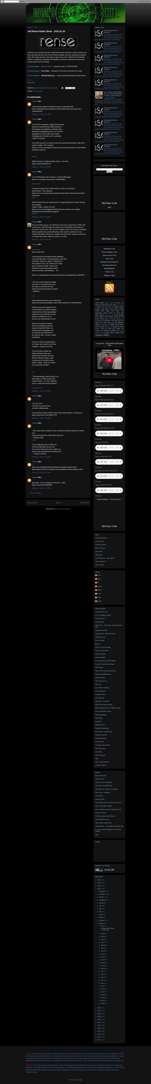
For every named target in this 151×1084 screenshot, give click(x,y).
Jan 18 (103, 968)
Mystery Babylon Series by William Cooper (108, 708)
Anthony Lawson (100, 637)
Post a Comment (35, 493)
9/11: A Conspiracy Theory (103, 615)
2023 (99, 888)
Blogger (79, 1080)
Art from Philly (99, 640)
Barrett (97, 305)
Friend (97, 311)
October (101, 897)
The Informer (99, 796)
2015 (99, 1028)
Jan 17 (103, 971)
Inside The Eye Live (101, 681)
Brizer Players (120, 305)
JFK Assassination (100, 691)
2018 (99, 1019)
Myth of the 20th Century (103, 322)
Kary (118, 317)
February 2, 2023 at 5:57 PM (41, 488)
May (100, 911)
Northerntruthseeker (101, 715)
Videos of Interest (100, 561)
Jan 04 (103, 997)
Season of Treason (100, 812)
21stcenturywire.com (101, 612)
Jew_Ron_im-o (108, 315)
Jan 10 (103, 989)
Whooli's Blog (99, 565)
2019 (99, 1016)
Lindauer (118, 319)
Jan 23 (103, 954)
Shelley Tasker (99, 328)
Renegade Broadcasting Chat (109, 262)
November (102, 894)
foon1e (99, 593)
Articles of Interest (100, 544)
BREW (118, 303)
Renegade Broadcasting (102, 728)
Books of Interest (100, 548)
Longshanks (98, 320)
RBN (112, 325)
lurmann (97, 332)
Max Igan (117, 320)
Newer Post (31, 503)
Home (58, 503)
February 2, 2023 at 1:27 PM (41, 472)
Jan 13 (103, 980)
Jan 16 (103, 974)
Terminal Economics (101, 538)
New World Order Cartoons (103, 711)
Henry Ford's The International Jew (105, 671)
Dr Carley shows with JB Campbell (105, 661)
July (100, 906)
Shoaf (109, 328)
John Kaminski (99, 698)
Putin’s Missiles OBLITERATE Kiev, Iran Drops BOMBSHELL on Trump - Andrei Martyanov (113, 93)
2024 (99, 886)
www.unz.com (99, 541)
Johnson (101, 317)
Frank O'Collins (99, 799)
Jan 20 (103, 963)
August (101, 903)
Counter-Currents (100, 654)
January (101, 923)
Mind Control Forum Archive (103, 704)
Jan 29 (103, 936)
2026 (99, 880)
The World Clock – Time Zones (104, 558)
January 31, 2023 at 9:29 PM (41, 167)
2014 (99, 1031)
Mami (99, 579)
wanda (99, 597)
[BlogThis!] (68, 88)
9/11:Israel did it (100, 618)
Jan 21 (103, 960)
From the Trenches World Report (105, 664)
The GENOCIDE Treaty (102, 819)
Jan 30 (103, 933)
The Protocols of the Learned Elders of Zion (108, 802)
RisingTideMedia (109, 268)
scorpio (106, 332)
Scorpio (34, 222)
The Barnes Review (101, 738)
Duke (117, 307)
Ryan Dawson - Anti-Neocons (103, 731)
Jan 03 (103, 1000)
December (102, 891)
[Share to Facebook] (72, 88)
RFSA (122, 324)
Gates (117, 311)
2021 (99, 1010)
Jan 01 (103, 1003)
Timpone (97, 330)
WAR (96, 758)
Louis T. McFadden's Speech (103, 806)
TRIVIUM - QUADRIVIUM (103, 786)
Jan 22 (103, 957)
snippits (117, 332)
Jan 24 (103, 951)
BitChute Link (109, 203)
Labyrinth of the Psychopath (103, 782)
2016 (99, 1025)
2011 (99, 1040)
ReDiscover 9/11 (100, 725)
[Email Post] (62, 88)
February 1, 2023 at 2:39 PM (41, 217)
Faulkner (97, 309)
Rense (35, 91)
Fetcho (107, 309)
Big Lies (97, 644)
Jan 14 (103, 977)
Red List (107, 327)
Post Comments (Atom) (62, 509)
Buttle (99, 307)
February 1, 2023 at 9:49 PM (41, 391)
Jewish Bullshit (119, 315)
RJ (99, 327)
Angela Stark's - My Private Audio (105, 633)
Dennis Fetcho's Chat (109, 255)
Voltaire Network (100, 755)
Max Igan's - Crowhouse (102, 701)
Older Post (84, 503)
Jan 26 (103, 945)
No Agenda (119, 323)
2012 (99, 1037)
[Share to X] (70, 88)
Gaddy (108, 311)
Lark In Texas (109, 319)
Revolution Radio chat (109, 265)
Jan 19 (103, 965)
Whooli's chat (109, 272)
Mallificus (108, 320)
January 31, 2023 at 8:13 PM (41, 114)
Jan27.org (98, 684)
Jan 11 (103, 986)
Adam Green (108, 303)
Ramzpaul (98, 721)
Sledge (118, 328)
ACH (97, 303)
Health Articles (99, 779)
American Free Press (101, 630)
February (102, 920)
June (100, 908)
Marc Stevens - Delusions (102, 792)
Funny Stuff (98, 551)
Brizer (99, 575)
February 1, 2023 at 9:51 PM (41, 418)
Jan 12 (103, 983)
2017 (99, 1022)
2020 (99, 1013)
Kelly (97, 319)
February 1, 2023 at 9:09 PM (41, 239)
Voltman (107, 330)
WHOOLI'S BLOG (101, 765)
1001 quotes (98, 555)
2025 (99, 883)
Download (31, 66)
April (101, 914)
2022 (99, 1008)
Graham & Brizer (114, 313)
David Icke (108, 307)
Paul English (103, 324)
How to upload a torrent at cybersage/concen (108, 809)
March (101, 917)
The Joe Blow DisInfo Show (103, 823)
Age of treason (99, 622)
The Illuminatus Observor (102, 745)
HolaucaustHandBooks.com (103, 674)
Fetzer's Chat (109, 258)
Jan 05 (103, 995)
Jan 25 (103, 948)
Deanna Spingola (100, 657)
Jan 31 (103, 926)
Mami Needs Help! (100, 775)
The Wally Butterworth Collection (105, 816)
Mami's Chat (109, 275)
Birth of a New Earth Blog (103, 647)
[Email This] (66, 88)
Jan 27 (103, 942)
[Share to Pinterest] (74, 88)
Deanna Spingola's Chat (109, 252)
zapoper (37, 88)
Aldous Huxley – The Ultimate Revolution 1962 (109, 826)
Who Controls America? (102, 762)
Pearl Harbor (99, 718)
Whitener (118, 330)
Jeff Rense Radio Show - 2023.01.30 (108, 929)
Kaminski (110, 317)
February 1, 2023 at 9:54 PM (41, 457)
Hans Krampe (99, 667)
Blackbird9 (109, 305)
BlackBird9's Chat (109, 249)
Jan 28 (103, 939)
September (102, 900)
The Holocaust (99, 741)
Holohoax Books (100, 677)
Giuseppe (98, 313)
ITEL (97, 315)
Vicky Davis (98, 752)
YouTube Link (109, 373)
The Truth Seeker (100, 748)
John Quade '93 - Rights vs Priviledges (106, 789)
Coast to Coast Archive (101, 650)
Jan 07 (103, 992)
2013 (99, 1034)
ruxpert (34, 101)
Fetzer (116, 309)
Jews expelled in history (102, 687)
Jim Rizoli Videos (100, 694)
